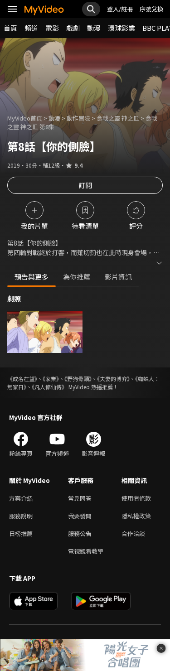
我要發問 (80, 516)
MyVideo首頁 (24, 118)
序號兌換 (151, 9)
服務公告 (80, 533)
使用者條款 (136, 498)
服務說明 (21, 516)
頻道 (31, 28)
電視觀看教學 (85, 551)
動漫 (94, 28)
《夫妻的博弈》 (113, 378)
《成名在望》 (22, 378)
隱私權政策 (136, 516)
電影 (52, 28)
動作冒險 (78, 118)
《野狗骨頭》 (78, 378)
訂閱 (85, 185)
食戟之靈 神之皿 (118, 118)
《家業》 (51, 378)
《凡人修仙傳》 (49, 387)
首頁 (10, 28)
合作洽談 (133, 533)
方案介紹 (21, 498)
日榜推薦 (21, 533)
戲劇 (73, 28)
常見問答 (80, 498)
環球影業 (121, 28)
